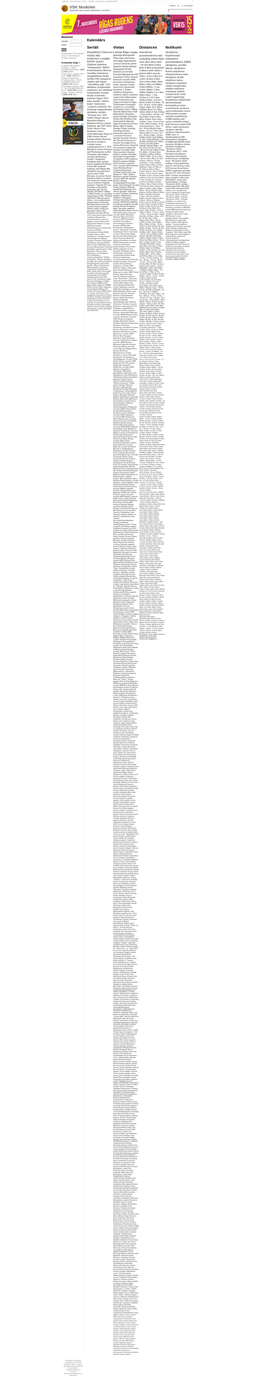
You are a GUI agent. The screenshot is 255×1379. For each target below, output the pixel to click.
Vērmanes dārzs (125, 806)
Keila (123, 554)
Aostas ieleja (133, 1240)
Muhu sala (124, 1133)
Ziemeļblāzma (118, 923)
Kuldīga (133, 102)
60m (157, 97)
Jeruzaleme (124, 473)
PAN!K (91, 61)
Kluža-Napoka (118, 780)
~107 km (159, 210)
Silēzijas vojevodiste (130, 749)
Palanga (134, 988)
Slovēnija (125, 200)
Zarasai (116, 1046)
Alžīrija (132, 467)
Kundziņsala (117, 899)
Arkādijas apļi (93, 249)
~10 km (143, 64)
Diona (133, 1186)
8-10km (160, 232)
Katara (126, 909)
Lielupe (121, 858)
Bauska (126, 259)
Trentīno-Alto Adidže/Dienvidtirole (123, 712)
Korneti (130, 782)
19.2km (142, 324)
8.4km (149, 137)
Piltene (116, 399)
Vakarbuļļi (117, 1007)
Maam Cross (130, 1180)
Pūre (121, 1040)
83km (161, 178)
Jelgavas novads (120, 483)
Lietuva (117, 63)
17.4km (159, 246)
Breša (133, 828)
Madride (130, 238)
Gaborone (124, 1297)
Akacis (134, 719)
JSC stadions (124, 689)
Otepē (120, 270)
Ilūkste (123, 461)
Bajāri (122, 441)
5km (161, 58)
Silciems (123, 570)
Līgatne (131, 824)
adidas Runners (103, 139)
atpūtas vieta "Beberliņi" (124, 277)
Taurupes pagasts (126, 208)
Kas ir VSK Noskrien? (71, 56)
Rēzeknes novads (129, 332)
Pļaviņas (121, 403)
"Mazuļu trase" (151, 288)
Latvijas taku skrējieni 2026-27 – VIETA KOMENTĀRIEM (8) (71, 68)
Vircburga (117, 457)
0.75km (156, 167)
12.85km (149, 314)
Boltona (134, 1248)
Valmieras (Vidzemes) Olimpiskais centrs (121, 762)
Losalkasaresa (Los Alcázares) (125, 944)
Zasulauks (118, 77)
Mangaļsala (128, 74)
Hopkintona (125, 340)
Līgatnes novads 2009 (123, 416)
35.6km (148, 302)
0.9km (147, 133)
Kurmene (134, 1147)
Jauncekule (123, 1020)
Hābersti (126, 1038)
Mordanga (117, 1244)
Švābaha (116, 1212)
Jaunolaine (134, 584)
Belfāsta (134, 427)
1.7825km (143, 270)
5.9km (160, 256)
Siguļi (131, 1283)
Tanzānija (117, 663)
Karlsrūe (123, 1212)
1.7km (142, 196)
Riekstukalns (127, 381)
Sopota (128, 794)
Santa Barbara (125, 1139)
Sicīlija (127, 681)
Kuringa (116, 818)
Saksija (123, 659)
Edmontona (132, 695)
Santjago (131, 1291)
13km (160, 156)
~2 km (142, 114)
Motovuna (122, 755)
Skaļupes (127, 848)
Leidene (116, 530)
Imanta (125, 102)
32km (148, 184)
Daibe (130, 530)
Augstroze (131, 840)
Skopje (124, 465)
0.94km (142, 332)
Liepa (134, 546)
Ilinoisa (116, 387)
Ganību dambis (118, 1311)
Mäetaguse (125, 1007)
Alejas (120, 1299)
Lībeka (126, 498)
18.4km (142, 316)
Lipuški (116, 691)
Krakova (124, 276)
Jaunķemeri (117, 1313)
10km (154, 58)
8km (151, 64)
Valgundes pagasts (122, 365)
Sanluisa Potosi (133, 766)
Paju (121, 1315)
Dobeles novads (120, 355)
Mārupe (129, 315)
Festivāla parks (119, 933)
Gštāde (134, 1139)
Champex (116, 723)
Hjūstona (116, 850)
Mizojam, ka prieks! (96, 176)
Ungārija (131, 152)
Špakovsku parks (119, 1281)
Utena (132, 1038)
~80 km (160, 260)
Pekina (115, 1151)
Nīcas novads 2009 (125, 502)
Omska (126, 463)
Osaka (129, 864)
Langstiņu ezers (126, 913)
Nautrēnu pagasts (131, 1228)
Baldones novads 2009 (123, 367)
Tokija (128, 353)
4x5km (148, 330)
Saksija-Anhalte (119, 970)
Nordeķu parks (118, 1109)
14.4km (154, 204)
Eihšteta (116, 786)
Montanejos (127, 1224)
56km (160, 262)
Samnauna (131, 1160)
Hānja (124, 261)
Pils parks (130, 363)
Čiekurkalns (119, 104)
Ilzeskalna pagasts (120, 1145)
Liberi (126, 707)
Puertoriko (129, 868)
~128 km (145, 296)
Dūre (120, 808)
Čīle (121, 870)
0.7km (155, 112)
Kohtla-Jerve (133, 1145)
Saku (128, 1036)
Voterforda (117, 582)
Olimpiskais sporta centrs (123, 608)
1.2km (161, 92)
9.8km (151, 169)
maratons (145, 52)
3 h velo (154, 133)
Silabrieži (132, 1236)
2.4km (159, 109)
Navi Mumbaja (131, 1149)
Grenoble (130, 1214)
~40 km (152, 300)
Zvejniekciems (131, 1261)
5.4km (158, 117)
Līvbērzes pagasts (131, 1301)
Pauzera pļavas (125, 1063)
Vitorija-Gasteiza (119, 1182)
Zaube (125, 1090)
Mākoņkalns (117, 1018)
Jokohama (122, 1160)
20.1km (155, 316)
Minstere (116, 540)
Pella (126, 451)
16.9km (142, 337)
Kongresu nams (119, 733)
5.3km (148, 102)
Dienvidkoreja (126, 274)
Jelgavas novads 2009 (123, 266)
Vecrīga (116, 150)
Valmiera (117, 71)
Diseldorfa (133, 433)
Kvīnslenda (133, 596)
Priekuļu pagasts (124, 1115)
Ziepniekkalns (126, 295)
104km (148, 332)
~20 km (146, 128)
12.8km (142, 248)
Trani (124, 986)
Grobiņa (136, 735)
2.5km (147, 81)
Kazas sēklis (132, 1309)
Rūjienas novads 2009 (125, 1246)
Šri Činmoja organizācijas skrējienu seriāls (99, 109)
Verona (116, 329)
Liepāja (133, 52)
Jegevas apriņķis (128, 1125)
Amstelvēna (121, 1065)
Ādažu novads (118, 842)
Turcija (136, 185)
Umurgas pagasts (120, 840)
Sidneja (135, 634)
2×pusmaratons (146, 126)
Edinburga (132, 236)
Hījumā (123, 691)
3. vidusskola (128, 671)
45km (154, 208)
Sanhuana (133, 919)
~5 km (148, 76)
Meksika (122, 168)
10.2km (148, 171)
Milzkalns (116, 830)
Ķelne (133, 510)
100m (160, 81)
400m (149, 73)
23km (148, 158)
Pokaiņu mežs (127, 907)
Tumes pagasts (119, 1026)
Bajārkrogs (125, 1014)
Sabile (135, 1030)
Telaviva (129, 550)
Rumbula (133, 630)
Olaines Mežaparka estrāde (123, 773)
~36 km (159, 224)
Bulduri (116, 295)
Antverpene (117, 463)
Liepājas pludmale (120, 574)
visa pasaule (119, 147)
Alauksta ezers (132, 810)
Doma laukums (120, 421)
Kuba (132, 727)
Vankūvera (130, 417)
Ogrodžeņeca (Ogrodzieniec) (124, 1009)
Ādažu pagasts (120, 249)
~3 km (157, 126)
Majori (124, 217)
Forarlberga (127, 1319)
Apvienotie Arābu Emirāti (123, 535)
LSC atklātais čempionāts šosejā (99, 91)
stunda (156, 73)
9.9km (162, 175)
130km (158, 294)
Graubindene (125, 1198)
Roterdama (128, 435)
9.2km (142, 206)
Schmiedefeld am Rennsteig (123, 935)
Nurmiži (132, 574)
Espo (122, 826)
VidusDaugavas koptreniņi (99, 228)
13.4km (158, 182)
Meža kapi (131, 792)
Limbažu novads (131, 1061)
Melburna (116, 1014)
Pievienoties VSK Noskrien (73, 54)
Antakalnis (134, 941)
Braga (124, 978)
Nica (122, 336)
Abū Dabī (116, 1104)
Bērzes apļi (95, 303)
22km (160, 188)
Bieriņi (116, 336)
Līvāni (116, 287)
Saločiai (116, 257)
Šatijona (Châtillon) (120, 1240)
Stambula (129, 298)
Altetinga (116, 1088)
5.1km (158, 242)
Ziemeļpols (117, 741)
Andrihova (117, 794)
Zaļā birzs (116, 1291)
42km (141, 133)
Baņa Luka (128, 780)
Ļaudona (116, 832)
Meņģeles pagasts (119, 1346)
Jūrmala (123, 84)
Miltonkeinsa (118, 532)
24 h (153, 97)
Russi (127, 1311)
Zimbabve (117, 667)
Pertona (116, 1271)
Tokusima (116, 747)
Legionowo (117, 1143)
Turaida (131, 598)
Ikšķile (134, 830)
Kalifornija (117, 435)
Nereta (115, 1269)
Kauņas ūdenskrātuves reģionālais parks (125, 851)
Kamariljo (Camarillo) (121, 1137)
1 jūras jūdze (156, 326)
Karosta (124, 830)
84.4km (155, 190)
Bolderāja (126, 556)
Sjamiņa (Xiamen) (127, 917)
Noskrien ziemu (95, 131)
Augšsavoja (117, 1001)
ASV (121, 87)
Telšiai (122, 1034)
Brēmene (127, 729)
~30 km (142, 150)
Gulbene (131, 677)
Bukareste (128, 270)
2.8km (160, 324)
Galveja (116, 937)
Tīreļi (120, 903)
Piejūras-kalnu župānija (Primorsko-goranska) (124, 453)
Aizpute (116, 431)
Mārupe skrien (103, 198)
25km (156, 144)
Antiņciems (128, 1100)
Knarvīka (123, 530)
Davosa (134, 586)
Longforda (123, 548)
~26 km (149, 200)
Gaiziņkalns (134, 610)
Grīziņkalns (118, 253)
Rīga (126, 52)
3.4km (154, 262)
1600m (142, 276)
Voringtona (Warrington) (122, 1184)
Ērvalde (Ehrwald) (120, 1153)
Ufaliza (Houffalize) (128, 1307)
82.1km (161, 226)
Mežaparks (129, 55)
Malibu (132, 1137)
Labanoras (122, 1084)
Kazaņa (121, 848)
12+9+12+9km (145, 280)
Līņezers (116, 1297)
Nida (133, 255)
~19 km (151, 163)
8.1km (142, 130)
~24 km (157, 161)
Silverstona (126, 1248)
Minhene (133, 399)
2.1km (142, 171)
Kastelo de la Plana (120, 966)
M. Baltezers (131, 691)
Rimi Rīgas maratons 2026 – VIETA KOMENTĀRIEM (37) (73, 88)
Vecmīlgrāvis (133, 685)
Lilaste (127, 1289)
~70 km (142, 214)
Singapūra (117, 745)
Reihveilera (133, 1200)
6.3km (148, 188)
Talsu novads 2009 (127, 361)
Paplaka (133, 1001)
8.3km (160, 204)
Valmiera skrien (105, 303)
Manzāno (116, 1206)
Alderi (120, 915)
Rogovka (116, 1230)
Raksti (173, 6)
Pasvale (116, 251)
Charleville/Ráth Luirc (121, 962)
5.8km (156, 150)
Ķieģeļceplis (117, 1188)
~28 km (159, 296)
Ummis (122, 1067)
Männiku (128, 1305)
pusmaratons (148, 55)
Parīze (126, 232)
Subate (129, 1275)
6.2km (160, 198)
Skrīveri (131, 763)
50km (142, 95)
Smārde (121, 960)
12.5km (153, 224)
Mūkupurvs (130, 1044)
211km (142, 200)
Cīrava (126, 1293)
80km (141, 190)
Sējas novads (118, 925)
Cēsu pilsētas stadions (123, 845)
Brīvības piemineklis (121, 132)
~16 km (142, 158)
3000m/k (143, 167)
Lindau (136, 588)
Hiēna (78, 76)
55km (156, 146)
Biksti (122, 636)
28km (150, 256)
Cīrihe (136, 272)
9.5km (161, 112)
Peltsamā (116, 1127)
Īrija (134, 147)
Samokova (127, 1303)
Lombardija (118, 391)
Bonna (115, 882)
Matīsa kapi (130, 1259)
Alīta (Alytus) (131, 755)
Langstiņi (117, 526)
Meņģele (123, 1119)
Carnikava (117, 259)
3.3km (149, 139)
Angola (125, 1200)
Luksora (131, 731)
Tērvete (124, 540)
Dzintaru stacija (119, 495)
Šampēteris (118, 375)
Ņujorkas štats (119, 338)
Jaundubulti (126, 860)
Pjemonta (132, 281)
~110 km (145, 260)
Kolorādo (131, 796)
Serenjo (116, 1156)
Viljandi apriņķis (128, 665)
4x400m (142, 175)
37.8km (158, 252)
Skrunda (132, 355)
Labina (122, 550)
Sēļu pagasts (128, 1250)
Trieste (115, 858)
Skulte (120, 709)
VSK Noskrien (82, 7)
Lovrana (116, 544)
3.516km (156, 200)
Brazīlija (124, 300)
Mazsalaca (124, 757)
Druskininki (129, 542)
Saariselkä (128, 980)
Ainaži (116, 401)
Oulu (136, 727)
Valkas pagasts (119, 939)
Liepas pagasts (131, 1105)
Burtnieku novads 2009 (122, 634)
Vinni (123, 794)
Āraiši (127, 974)
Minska (129, 554)
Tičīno (132, 651)
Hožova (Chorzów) (129, 663)
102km (160, 286)
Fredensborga (118, 958)
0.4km (148, 67)
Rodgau (116, 974)
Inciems (127, 842)
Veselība (92, 73)
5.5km (149, 100)
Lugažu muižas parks (121, 941)
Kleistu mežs (127, 604)
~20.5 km (146, 292)
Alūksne (117, 293)
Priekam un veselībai (102, 194)
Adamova (129, 776)
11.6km (155, 250)
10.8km (150, 79)
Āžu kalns (124, 399)
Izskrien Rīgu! (95, 98)
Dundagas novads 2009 (122, 717)
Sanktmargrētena (120, 677)
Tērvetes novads (129, 304)
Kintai (122, 1086)
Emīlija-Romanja (129, 389)
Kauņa (116, 274)
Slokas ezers (118, 721)
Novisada (128, 423)
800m (142, 84)
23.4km (150, 186)
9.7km (162, 150)
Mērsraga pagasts (120, 1253)
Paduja (122, 481)
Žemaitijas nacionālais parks (124, 1092)
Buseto (134, 703)
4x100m (142, 141)
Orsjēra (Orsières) (124, 471)
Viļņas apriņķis (132, 1281)
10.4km (148, 228)
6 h (160, 76)
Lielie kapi (123, 1003)
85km (154, 158)
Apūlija (124, 984)
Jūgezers (116, 1279)
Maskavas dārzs (119, 602)
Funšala (116, 659)
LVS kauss (97, 291)
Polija (128, 69)
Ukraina (135, 210)
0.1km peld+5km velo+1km (150, 245)
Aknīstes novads (127, 1279)
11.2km (161, 318)
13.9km (142, 322)
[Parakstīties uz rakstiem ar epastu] (178, 5)
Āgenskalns (130, 60)
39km (147, 254)
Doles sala (131, 291)
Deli (120, 872)
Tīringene (127, 952)
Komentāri (188, 6)
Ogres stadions (130, 94)
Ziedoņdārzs (119, 121)
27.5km (154, 333)
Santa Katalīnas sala (126, 1135)
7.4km (159, 328)
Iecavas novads (125, 1334)
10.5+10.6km (156, 280)
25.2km (153, 210)
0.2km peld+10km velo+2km (148, 285)
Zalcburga (117, 485)
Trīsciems (131, 929)
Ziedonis (134, 1303)
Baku (121, 937)
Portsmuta (127, 1166)
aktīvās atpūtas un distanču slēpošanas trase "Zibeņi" (124, 516)
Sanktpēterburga (120, 302)
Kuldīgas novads (125, 1325)
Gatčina (116, 1309)
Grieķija (129, 126)
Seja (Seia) (117, 954)
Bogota (126, 1158)
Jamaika (116, 735)
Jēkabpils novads (124, 1323)
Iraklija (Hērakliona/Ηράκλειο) (124, 990)
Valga (122, 298)
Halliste (134, 723)
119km (141, 212)
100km (142, 92)
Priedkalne (125, 737)
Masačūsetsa (119, 353)
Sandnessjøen (123, 1232)
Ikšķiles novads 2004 (124, 414)
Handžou (123, 1164)
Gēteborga (118, 377)
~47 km (149, 214)
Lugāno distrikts (120, 640)
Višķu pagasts (130, 1338)
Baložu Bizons (103, 70)
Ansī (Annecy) (125, 999)
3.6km (155, 76)
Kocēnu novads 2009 (123, 218)
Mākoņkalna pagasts (121, 600)
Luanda (125, 1174)
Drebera (135, 1184)
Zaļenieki (116, 1287)
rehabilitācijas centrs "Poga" (125, 524)
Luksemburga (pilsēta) (122, 590)
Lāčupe (133, 600)
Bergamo (128, 933)
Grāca (115, 893)
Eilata (133, 655)
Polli (115, 588)
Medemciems (125, 993)
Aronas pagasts (119, 798)
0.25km (154, 124)
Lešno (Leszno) (128, 1220)
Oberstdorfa (124, 786)
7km (141, 81)
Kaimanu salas (129, 721)
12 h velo (151, 294)
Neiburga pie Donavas (125, 784)
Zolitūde (117, 221)
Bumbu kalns (118, 844)
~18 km (159, 135)
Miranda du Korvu (120, 816)
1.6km (150, 167)
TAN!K (90, 118)
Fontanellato (132, 699)
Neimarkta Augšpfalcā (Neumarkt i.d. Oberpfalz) (125, 1095)
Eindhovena (118, 443)
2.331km (143, 154)
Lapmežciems (118, 1100)
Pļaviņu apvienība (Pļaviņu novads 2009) (125, 313)
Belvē (125, 872)
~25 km (154, 156)
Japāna (117, 107)
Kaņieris (135, 1088)
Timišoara (124, 850)
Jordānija (127, 327)
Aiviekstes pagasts (129, 526)
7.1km (162, 139)
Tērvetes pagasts (127, 538)
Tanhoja (124, 1194)
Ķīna (135, 349)
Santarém (131, 978)
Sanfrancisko (124, 882)
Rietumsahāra (118, 1222)
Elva (120, 289)
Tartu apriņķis (129, 838)
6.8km (142, 194)
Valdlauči (126, 709)
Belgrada (116, 493)
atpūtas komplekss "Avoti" (123, 1251)
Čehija (124, 128)
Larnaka (124, 747)
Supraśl (116, 1119)
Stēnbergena (118, 1224)
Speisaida (134, 939)
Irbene (133, 1073)
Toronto (134, 431)
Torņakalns (118, 159)
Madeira (116, 332)
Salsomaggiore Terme (121, 886)
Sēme (136, 872)
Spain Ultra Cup (98, 271)
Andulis (70, 72)
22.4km (162, 322)
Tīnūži (125, 1168)
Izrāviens (98, 183)
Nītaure (133, 1107)
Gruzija (116, 546)
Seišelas (121, 868)
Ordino (115, 1226)
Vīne (126, 375)
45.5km (148, 320)
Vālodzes (124, 1291)
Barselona (126, 210)
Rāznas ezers (118, 707)
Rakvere (123, 546)
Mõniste (124, 1127)
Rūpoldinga (117, 878)
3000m (149, 87)
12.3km (159, 165)
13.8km (149, 274)
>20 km (148, 202)
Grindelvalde (128, 968)
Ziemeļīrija (117, 429)
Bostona (124, 351)
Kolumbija (117, 727)
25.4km (157, 194)
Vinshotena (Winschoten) (122, 725)
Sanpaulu (117, 665)
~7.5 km (154, 212)
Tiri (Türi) (123, 646)
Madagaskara (133, 1297)
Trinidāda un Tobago (127, 1208)
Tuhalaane (133, 737)
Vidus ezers (126, 1242)
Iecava (130, 249)
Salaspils (128, 185)
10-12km (148, 290)
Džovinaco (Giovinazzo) (122, 988)
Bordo (133, 952)
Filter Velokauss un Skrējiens (97, 252)
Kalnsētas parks (127, 329)
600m (141, 119)
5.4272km (143, 294)
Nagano (129, 735)
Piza (115, 502)
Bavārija (125, 138)
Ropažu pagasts (120, 161)
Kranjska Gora (127, 528)
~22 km (161, 212)
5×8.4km (149, 230)
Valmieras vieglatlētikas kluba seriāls (98, 76)
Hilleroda (116, 982)
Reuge (131, 485)
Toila (129, 1174)
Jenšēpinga (129, 1086)
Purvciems (132, 124)
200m (154, 81)
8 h (140, 152)
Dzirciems (118, 82)
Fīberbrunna (125, 1123)
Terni (136, 562)
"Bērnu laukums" (121, 383)
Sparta (116, 298)
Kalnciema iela (126, 99)
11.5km (149, 192)
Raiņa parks (126, 745)
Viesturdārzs (131, 409)
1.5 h (155, 256)
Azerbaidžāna (129, 937)
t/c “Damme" (129, 960)
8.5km (158, 128)
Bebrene (122, 1036)
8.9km (142, 198)
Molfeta (129, 986)
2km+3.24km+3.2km (147, 242)
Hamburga (125, 257)
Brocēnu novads (119, 1102)
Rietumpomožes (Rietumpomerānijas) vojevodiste (125, 855)
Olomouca (117, 778)
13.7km (142, 274)
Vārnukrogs (126, 719)
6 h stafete (157, 180)
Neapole (129, 461)
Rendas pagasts (129, 592)
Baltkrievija (118, 423)
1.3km (154, 304)
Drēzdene (123, 731)
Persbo (134, 1166)
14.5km (160, 238)
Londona (133, 496)
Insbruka (116, 1034)
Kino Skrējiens (93, 255)
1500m (149, 89)
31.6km (142, 226)
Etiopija (136, 870)
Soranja (128, 703)
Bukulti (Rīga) (122, 772)
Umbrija (127, 560)
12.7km (142, 284)
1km (141, 61)
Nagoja (121, 703)
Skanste (116, 570)
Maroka (131, 187)
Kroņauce (124, 1287)
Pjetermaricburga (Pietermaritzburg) (122, 627)
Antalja (127, 496)
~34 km (148, 276)
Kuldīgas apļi (93, 161)
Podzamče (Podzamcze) (122, 1010)
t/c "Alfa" (124, 174)
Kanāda (123, 116)
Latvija (117, 52)
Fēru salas (125, 727)
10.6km (148, 119)
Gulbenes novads (120, 598)
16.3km (161, 274)
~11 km (148, 130)
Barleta (135, 986)
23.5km (142, 314)
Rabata (116, 872)
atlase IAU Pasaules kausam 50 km (98, 212)
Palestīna (131, 548)
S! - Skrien (91, 293)
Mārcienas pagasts (120, 796)
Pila (134, 528)
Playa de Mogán (124, 1077)
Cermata (134, 455)
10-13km (150, 144)
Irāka (119, 905)
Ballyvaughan (118, 1293)
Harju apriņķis (119, 152)
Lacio (132, 512)
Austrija (131, 128)
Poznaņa (122, 238)
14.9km (154, 302)
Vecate (122, 814)
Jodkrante (129, 636)
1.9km (147, 206)
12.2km (154, 330)
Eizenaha (125, 950)
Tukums (123, 491)
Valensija (117, 210)
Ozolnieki (128, 71)
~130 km (148, 282)
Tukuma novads (120, 281)
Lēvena (116, 1067)
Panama (116, 661)
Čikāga (122, 385)
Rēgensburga (118, 1186)
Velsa (125, 377)
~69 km (149, 304)
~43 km (148, 173)
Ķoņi (115, 626)
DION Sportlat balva (96, 276)
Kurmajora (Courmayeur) (122, 222)
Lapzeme (125, 751)
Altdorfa (116, 1094)
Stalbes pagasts (119, 576)
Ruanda (116, 743)
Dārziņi (133, 1065)
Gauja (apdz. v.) (119, 1289)
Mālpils (128, 1071)
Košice (125, 459)
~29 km (148, 190)
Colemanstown (118, 1178)
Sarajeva (134, 842)
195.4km (149, 322)
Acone (126, 1222)
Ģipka (132, 473)
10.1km (156, 175)
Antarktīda (132, 421)
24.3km (154, 278)
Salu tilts (132, 172)
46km (160, 335)
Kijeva (122, 401)
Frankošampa (131, 1117)
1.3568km (154, 292)
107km (162, 202)
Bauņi (115, 808)
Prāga (116, 187)
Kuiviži (115, 1107)
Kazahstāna (118, 687)
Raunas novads (124, 893)
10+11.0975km (152, 234)
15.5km (149, 222)
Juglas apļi (93, 81)
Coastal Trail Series (103, 240)
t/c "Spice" (122, 679)
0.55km (161, 192)
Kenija (124, 667)
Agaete (133, 1077)
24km (145, 152)
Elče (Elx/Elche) (125, 1053)
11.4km (145, 218)
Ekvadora (127, 411)
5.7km (149, 178)
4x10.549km (157, 137)
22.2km (161, 302)
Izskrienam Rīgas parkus (98, 266)
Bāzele (128, 956)
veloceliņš (135, 999)
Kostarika (124, 508)
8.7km (160, 206)
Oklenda (130, 1267)
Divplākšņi (94, 52)
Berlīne (116, 181)
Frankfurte (125, 431)
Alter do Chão (118, 980)
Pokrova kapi (131, 437)
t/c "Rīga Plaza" (133, 948)
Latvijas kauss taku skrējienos (96, 235)
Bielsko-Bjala (132, 1277)
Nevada (116, 481)
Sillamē (127, 532)
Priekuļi (116, 1032)
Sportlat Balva (103, 171)
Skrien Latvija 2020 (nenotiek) (98, 224)
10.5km (142, 97)
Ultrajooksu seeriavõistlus (96, 218)
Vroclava (125, 325)
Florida (115, 701)
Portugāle (131, 104)
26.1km (142, 335)
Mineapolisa (117, 1200)
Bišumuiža (131, 897)
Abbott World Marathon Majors (98, 119)
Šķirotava (116, 1257)
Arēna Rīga (117, 759)
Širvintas (121, 836)
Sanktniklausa (127, 449)
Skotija (123, 181)
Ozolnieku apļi (94, 154)
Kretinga (125, 824)
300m (159, 107)
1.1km (149, 121)
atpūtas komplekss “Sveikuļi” (121, 370)
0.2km (150, 70)
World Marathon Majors (99, 177)
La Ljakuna (125, 1162)
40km (141, 224)
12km (157, 70)
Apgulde (133, 890)
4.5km (161, 130)
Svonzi (127, 651)
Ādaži (123, 475)
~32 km (153, 254)
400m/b (155, 139)
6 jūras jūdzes (152, 308)
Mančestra (124, 743)
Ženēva (125, 457)
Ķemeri (133, 884)
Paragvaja (131, 741)
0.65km (142, 184)
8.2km (142, 202)
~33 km (159, 266)
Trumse (135, 327)
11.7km (142, 139)
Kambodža (118, 411)
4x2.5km (143, 186)
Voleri (133, 1005)
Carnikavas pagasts (122, 204)
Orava (115, 1232)
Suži (122, 1238)
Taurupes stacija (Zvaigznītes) (124, 262)
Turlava (130, 659)
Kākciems (126, 1265)
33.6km (155, 202)
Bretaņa (116, 1261)
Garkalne (116, 528)
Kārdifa (121, 614)
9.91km (142, 236)
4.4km (142, 107)
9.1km (142, 204)
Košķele (135, 806)
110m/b (142, 146)
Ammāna (121, 669)
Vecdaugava (131, 693)
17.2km (149, 250)
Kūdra (128, 901)
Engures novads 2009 (124, 214)
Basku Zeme (118, 498)
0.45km (142, 178)
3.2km (160, 173)
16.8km (142, 252)
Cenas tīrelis (133, 1287)
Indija (127, 225)
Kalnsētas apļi (93, 189)
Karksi (135, 814)
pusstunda (158, 67)
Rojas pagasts (118, 1305)
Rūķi (126, 1236)
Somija (116, 128)
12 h (154, 107)
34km (148, 248)
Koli (125, 685)
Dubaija (130, 657)
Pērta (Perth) (118, 1158)
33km (153, 165)
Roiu (125, 1267)
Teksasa (135, 848)
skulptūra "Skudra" (120, 943)
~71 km (155, 276)
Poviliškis (116, 1202)
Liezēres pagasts (132, 614)
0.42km (148, 212)
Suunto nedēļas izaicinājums (94, 231)
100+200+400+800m (147, 244)
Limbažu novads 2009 (122, 632)
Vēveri (122, 1071)
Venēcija (117, 346)
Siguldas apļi (94, 126)
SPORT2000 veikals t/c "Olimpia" (125, 1141)
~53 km (149, 262)
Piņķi (115, 465)
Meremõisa (125, 255)
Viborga (130, 1212)
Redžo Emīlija (134, 1226)
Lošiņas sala (121, 753)
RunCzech (101, 204)
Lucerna (127, 510)
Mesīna (127, 1016)
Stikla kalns (126, 905)
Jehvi (115, 1147)
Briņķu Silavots (124, 1107)
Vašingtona (125, 697)
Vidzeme (131, 395)
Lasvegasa (123, 522)
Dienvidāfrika (131, 202)
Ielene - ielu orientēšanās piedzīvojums (98, 201)
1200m (142, 302)
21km (159, 119)
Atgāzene (130, 602)
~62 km (142, 298)
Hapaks (135, 471)
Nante (130, 1194)
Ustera (129, 1084)
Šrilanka (131, 743)
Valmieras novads (125, 445)
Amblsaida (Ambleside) (122, 1005)
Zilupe (126, 1216)
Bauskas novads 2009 (120, 1340)
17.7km (149, 316)
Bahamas (116, 1204)
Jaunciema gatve (127, 1255)
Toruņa (120, 1147)
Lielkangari (128, 1263)
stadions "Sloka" (129, 876)
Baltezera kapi (133, 1253)
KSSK (104, 187)
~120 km (156, 298)
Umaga (116, 522)
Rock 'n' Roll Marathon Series (99, 148)
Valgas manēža (119, 1180)
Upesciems (126, 455)
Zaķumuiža (117, 822)
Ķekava (116, 550)
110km (141, 288)
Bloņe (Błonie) (118, 1216)
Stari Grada (131, 753)
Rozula (133, 878)
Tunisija (126, 606)
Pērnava (129, 385)
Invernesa (123, 439)
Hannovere (117, 459)
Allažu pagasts (119, 693)
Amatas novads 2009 (123, 224)
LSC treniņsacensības (97, 215)
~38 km (154, 335)
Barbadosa (117, 604)
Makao (124, 741)
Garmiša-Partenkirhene (128, 1156)
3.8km (141, 254)
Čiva (129, 1168)
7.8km (142, 156)
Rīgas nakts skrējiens (96, 285)
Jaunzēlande (133, 465)
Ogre (121, 58)
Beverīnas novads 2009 (129, 705)
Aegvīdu (116, 1192)
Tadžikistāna (133, 713)
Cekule (131, 1020)
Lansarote (123, 699)
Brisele (116, 351)
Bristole (121, 964)
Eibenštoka (132, 778)
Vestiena (132, 882)
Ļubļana (116, 461)
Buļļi (132, 1334)
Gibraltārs (125, 884)
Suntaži (116, 491)
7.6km (150, 268)
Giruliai (116, 405)
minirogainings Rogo (98, 134)
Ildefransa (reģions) (121, 683)
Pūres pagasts (124, 1321)
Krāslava (116, 826)
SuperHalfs (104, 232)
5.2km (160, 184)
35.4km (153, 264)
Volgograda (123, 695)
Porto (134, 306)
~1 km (156, 87)
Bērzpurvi (117, 449)
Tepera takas (93, 173)
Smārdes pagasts (120, 766)
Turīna (124, 413)
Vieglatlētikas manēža (121, 1176)
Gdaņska (124, 506)
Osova (115, 1135)
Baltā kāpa (124, 610)
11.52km (147, 326)
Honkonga (129, 733)
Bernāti (127, 586)
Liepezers (131, 816)
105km (150, 312)
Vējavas (116, 1040)
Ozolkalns (132, 447)
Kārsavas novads (126, 820)
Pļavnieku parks (119, 956)
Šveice (127, 77)
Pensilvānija (117, 711)
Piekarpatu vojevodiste (122, 1079)
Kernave (124, 778)
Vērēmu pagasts (119, 776)
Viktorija (122, 1338)
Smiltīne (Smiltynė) (121, 323)
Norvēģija (125, 143)
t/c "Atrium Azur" (119, 948)
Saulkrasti (117, 357)
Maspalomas (118, 451)
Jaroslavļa (124, 995)
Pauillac (116, 731)
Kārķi (130, 1202)
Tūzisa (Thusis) (125, 1196)
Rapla (130, 646)
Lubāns (123, 1259)
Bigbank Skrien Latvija (99, 123)
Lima (126, 997)
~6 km (154, 105)
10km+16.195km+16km (148, 240)
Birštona (116, 1098)
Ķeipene (125, 485)
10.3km (142, 208)
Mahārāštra (123, 1151)
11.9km (156, 258)
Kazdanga (117, 327)
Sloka (120, 876)
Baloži (134, 77)
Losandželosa (118, 729)
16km (160, 105)
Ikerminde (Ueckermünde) (123, 1285)
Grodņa (126, 687)
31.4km (149, 226)
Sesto (129, 830)
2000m (158, 163)
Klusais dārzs (125, 982)
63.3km (142, 264)
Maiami (126, 921)
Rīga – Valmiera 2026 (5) (72, 93)
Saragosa (122, 895)
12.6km (157, 186)
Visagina (127, 964)
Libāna (131, 661)
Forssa (129, 895)
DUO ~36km (160, 300)
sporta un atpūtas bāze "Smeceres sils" (125, 833)
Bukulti (133, 689)
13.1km (148, 198)
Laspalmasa (126, 306)
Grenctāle (117, 1307)
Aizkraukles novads (127, 568)
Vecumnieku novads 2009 (123, 612)
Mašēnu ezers (129, 1238)
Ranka (115, 895)
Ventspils (132, 116)
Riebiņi (127, 939)
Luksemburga (119, 349)
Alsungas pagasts (120, 864)
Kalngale (116, 1238)
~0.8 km (149, 258)
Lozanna (133, 552)
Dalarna (136, 1151)
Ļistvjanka (117, 1194)
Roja (115, 270)
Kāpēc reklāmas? (69, 58)
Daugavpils (119, 69)
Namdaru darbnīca (126, 1046)
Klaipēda (134, 145)
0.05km (142, 137)
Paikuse (132, 459)
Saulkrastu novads (120, 929)
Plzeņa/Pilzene (128, 1313)
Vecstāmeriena (127, 1210)
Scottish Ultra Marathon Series (99, 250)
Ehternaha (122, 1190)
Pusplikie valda (94, 187)
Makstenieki (117, 911)
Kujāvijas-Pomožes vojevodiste (124, 1344)
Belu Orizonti (126, 1143)
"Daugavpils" (94, 67)
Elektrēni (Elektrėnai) (128, 1230)
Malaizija (116, 469)
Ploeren (123, 1261)
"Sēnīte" (134, 1289)
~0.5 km (157, 100)
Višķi (123, 901)
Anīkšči (132, 862)
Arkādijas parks (128, 251)
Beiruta (123, 735)
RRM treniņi (103, 283)
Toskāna (124, 193)
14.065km (150, 182)
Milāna (116, 433)
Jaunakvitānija (123, 1057)
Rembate (117, 325)
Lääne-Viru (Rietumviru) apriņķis (125, 623)
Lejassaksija (126, 387)
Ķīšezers (124, 405)
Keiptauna (129, 562)
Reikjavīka (129, 285)
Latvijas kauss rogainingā (94, 145)
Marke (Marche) (127, 1172)
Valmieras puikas (130, 1295)
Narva (115, 679)
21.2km (148, 333)
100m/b (149, 146)
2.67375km (158, 268)
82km (148, 252)
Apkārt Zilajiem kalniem (97, 63)
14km (148, 107)
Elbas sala (133, 1012)
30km (148, 95)
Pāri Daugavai (103, 79)
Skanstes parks (131, 931)
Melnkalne (133, 500)
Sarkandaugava (120, 407)
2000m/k (142, 308)
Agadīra (127, 800)
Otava (115, 542)
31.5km (145, 300)
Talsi (121, 185)
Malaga (131, 504)
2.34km (142, 330)
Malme (135, 880)
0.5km (157, 64)
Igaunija (117, 55)
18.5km (148, 337)
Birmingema (117, 1168)
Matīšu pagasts (128, 808)
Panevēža (130, 247)
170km (155, 314)
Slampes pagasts (127, 544)
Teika (116, 58)
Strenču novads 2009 (125, 804)
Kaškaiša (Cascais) (129, 582)
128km (160, 230)
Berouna (126, 1001)
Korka (115, 487)
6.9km (158, 332)
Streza (115, 689)
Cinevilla (130, 540)
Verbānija (117, 554)
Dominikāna (128, 870)
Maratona (132, 429)
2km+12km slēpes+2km (148, 219)
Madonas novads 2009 (123, 334)
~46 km (158, 220)
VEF (137, 74)
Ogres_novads (118, 1061)
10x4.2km (143, 216)
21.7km (148, 335)
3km (159, 62)
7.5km (142, 124)
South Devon (118, 1267)
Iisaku (133, 770)
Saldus (131, 174)
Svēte (115, 915)
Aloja (135, 1224)
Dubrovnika (132, 764)
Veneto (116, 145)
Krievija (122, 124)
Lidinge (116, 1003)
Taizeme (116, 512)
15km (142, 76)
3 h (154, 109)
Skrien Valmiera (99, 301)
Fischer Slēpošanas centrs (126, 621)
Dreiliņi (116, 321)
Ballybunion (127, 1188)
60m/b (152, 128)
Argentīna (125, 675)
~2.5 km (153, 260)
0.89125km (143, 268)
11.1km (160, 158)
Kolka (115, 361)
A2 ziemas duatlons (103, 261)
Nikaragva (117, 1248)
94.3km (161, 320)
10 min (149, 150)
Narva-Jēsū (124, 862)
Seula (129, 546)
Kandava (128, 826)
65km (152, 220)
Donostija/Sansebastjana (123, 520)
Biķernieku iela (126, 283)
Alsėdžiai (116, 1198)
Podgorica (117, 594)
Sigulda (117, 66)
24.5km (156, 196)
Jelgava (117, 102)
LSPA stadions (130, 159)
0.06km (150, 270)
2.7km (157, 272)
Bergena (124, 504)
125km (145, 272)
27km (154, 173)
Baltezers (123, 1309)
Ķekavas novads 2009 (124, 79)
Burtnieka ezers (119, 812)
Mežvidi (116, 1063)
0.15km (142, 222)
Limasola (124, 433)
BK (95, 166)
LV (111, 134)
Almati (131, 644)
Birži (115, 534)
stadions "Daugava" (122, 198)
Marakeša (124, 321)
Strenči (130, 1030)
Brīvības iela (130, 119)
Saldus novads (131, 1102)
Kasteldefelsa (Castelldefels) (124, 1155)
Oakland (128, 1178)
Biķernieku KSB (129, 112)
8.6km (147, 165)
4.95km (149, 238)
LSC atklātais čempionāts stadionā (98, 87)
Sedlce (125, 1131)
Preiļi (127, 401)
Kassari (118, 950)
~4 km (155, 121)
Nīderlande (118, 114)
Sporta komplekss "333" (128, 1032)
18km (147, 124)
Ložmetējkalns (130, 391)
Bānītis (96, 289)
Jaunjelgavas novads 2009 (125, 359)
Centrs (127, 109)
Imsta (129, 1153)
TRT (103, 126)
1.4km (149, 208)
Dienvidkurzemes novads (124, 419)
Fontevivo (117, 1170)
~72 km (153, 296)
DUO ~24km (151, 232)
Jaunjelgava (128, 357)
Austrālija (125, 150)
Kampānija (117, 556)
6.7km (141, 282)
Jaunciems (126, 878)
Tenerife (134, 1071)
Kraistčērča (117, 1131)
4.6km (156, 216)
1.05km (148, 324)
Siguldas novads (128, 572)
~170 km (142, 234)
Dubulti (130, 966)
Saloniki (125, 344)
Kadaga (122, 701)
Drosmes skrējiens (96, 142)
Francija (117, 74)
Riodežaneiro (126, 739)
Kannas (132, 463)
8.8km (146, 117)
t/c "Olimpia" (118, 586)
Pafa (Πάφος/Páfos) (124, 561)
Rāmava (129, 927)
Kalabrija (123, 818)
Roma (131, 321)
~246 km (149, 161)
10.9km (157, 154)
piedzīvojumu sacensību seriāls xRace (98, 264)
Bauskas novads (124, 1326)
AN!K (101, 173)
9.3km (142, 173)
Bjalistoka (117, 657)
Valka (132, 150)
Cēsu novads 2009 (121, 165)
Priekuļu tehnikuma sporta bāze (123, 619)
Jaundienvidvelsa (129, 673)
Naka (130, 1151)
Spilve (123, 770)
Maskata (134, 1022)
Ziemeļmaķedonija (120, 467)
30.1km (162, 314)
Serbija (116, 240)
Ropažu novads (132, 481)
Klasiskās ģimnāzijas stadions (124, 1024)
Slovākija (129, 219)
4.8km (142, 112)
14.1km (151, 148)
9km (150, 109)
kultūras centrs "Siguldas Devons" (125, 1080)
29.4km (155, 226)
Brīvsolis (107, 245)
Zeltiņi (116, 283)
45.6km (150, 216)
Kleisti (115, 439)
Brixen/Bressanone (127, 1192)
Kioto (131, 1018)
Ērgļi (115, 393)
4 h (155, 92)
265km (142, 228)
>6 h (155, 230)
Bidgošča (127, 1147)
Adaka (124, 1214)
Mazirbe (123, 479)
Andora (132, 1222)
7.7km (155, 130)
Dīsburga (129, 1182)
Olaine (124, 293)
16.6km (142, 250)
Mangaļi (123, 395)
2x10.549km (157, 222)
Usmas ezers (133, 774)
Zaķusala (133, 278)
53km (161, 171)
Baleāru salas (132, 483)
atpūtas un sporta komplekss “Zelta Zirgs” (125, 579)
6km (141, 67)
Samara (116, 854)
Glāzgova (117, 514)
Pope (115, 1299)
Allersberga (117, 1090)
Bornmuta (131, 653)
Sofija (115, 1084)
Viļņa (115, 124)
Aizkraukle (118, 156)
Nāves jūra (117, 884)
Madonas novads (120, 447)
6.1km (141, 210)
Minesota (134, 1198)
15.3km (154, 320)
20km (148, 112)
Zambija (116, 1139)
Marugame (117, 907)
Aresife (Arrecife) (129, 915)
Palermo (124, 1202)
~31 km (142, 258)
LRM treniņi (93, 136)
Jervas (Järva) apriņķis (122, 1075)
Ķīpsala (130, 121)
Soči (133, 956)
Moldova (135, 860)
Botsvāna (117, 675)
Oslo (125, 429)
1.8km (152, 135)
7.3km (142, 180)
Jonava (128, 536)
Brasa (133, 143)
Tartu (115, 238)
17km (145, 148)
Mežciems (124, 145)
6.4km (148, 156)
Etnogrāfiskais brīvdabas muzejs (124, 643)
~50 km (155, 171)
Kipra (125, 213)
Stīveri (115, 1228)
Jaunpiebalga (118, 1055)
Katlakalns (117, 719)
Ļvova (122, 974)
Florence (117, 381)
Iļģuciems (128, 133)
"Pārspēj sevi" (94, 115)
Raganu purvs (125, 1088)
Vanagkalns (117, 751)
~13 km (151, 152)
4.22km (150, 154)
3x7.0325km (155, 248)
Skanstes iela (130, 373)
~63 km (161, 276)
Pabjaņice (117, 673)
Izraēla (116, 206)
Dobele (121, 542)
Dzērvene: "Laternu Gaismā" (97, 105)
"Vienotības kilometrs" (147, 328)
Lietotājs (64, 41)
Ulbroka (116, 715)
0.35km (157, 312)
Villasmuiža (117, 1265)
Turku (130, 457)
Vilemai (126, 844)
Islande (116, 276)
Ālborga (134, 893)
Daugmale (123, 1049)
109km (142, 320)
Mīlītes (115, 806)
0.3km (142, 70)
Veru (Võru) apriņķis (125, 190)
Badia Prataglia (132, 946)
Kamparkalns (133, 1090)
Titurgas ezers (128, 1299)
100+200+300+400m (154, 236)
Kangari (116, 909)
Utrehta (122, 927)
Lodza (115, 695)
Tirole (115, 614)
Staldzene (117, 737)
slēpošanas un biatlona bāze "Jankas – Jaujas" (125, 477)
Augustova (122, 1218)
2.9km (154, 188)
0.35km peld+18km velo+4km (151, 306)
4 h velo (155, 282)
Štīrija (115, 1077)
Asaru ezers (123, 1226)
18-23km (151, 141)
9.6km (154, 198)
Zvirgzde (130, 1003)
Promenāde (132, 640)
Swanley (127, 1186)
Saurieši (116, 437)
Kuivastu (116, 1133)
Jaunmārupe (118, 285)
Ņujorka (116, 306)
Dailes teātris (132, 479)
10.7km (142, 182)
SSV (105, 115)
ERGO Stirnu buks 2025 (98, 244)
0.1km (158, 152)
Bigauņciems (125, 1098)
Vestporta (123, 1277)
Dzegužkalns (129, 156)
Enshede (117, 413)
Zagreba (125, 500)
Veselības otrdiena (94, 305)
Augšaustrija (117, 1319)
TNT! (106, 98)
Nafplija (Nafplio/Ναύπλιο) (124, 638)
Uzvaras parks (128, 63)
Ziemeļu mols (118, 788)
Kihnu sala (131, 1127)
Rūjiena (129, 403)
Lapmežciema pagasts (125, 1317)
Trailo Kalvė (99, 293)
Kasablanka (118, 606)
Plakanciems (118, 1042)
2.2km (142, 79)
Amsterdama (126, 379)
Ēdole (129, 954)
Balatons (127, 443)
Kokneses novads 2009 (122, 828)
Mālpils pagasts (126, 489)
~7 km (154, 95)
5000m (150, 92)
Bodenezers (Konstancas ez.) (124, 891)
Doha (122, 909)
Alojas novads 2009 (120, 1336)
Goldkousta (118, 592)
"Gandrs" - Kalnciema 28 (122, 880)
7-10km (142, 278)
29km (141, 310)
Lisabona (117, 170)
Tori (119, 465)
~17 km (142, 262)
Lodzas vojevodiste (121, 584)
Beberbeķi (117, 552)
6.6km (142, 165)
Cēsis (122, 97)
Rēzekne (117, 268)
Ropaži (133, 230)
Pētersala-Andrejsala (121, 564)
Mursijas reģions (119, 946)
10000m (143, 109)
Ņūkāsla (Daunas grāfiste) (129, 1269)
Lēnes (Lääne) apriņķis (121, 1073)
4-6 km (142, 144)
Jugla (116, 97)
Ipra (135, 1003)
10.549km (157, 84)
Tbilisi (128, 770)
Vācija (125, 66)
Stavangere (117, 642)
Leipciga (116, 1196)
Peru (136, 661)
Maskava (135, 323)
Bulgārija (126, 911)
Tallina (134, 109)
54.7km (154, 206)
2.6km (154, 238)
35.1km (142, 333)
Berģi (129, 168)
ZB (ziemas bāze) (98, 205)
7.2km (156, 89)
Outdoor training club (96, 167)
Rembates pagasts (125, 1342)
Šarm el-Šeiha (131, 1190)
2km (153, 62)
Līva (130, 1131)
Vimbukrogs (117, 1303)
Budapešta (118, 227)
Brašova (134, 745)
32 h (158, 208)
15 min (158, 148)
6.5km (149, 114)
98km (141, 326)
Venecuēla (128, 866)
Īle (114, 950)
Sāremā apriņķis (124, 1328)
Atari (122, 931)
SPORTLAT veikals (128, 493)
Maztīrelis (117, 389)
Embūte (116, 610)
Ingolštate (133, 786)
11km (154, 119)
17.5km (142, 318)
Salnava (121, 997)
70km (156, 169)
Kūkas (126, 1042)
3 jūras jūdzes (150, 266)
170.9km (149, 284)
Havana (130, 872)
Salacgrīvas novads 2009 (123, 426)
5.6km (154, 184)
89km (156, 270)
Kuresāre (125, 552)
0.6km (157, 79)
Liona (137, 1214)
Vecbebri (123, 764)
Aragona (125, 919)
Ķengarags (126, 566)
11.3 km (161, 250)
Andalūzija (118, 232)
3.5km (152, 117)
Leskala (123, 1044)
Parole (63, 45)
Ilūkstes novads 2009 (127, 1129)
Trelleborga (117, 919)
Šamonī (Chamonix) (126, 140)
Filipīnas (124, 1204)
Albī (114, 772)
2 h (148, 97)
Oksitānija (132, 757)
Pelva (115, 1115)
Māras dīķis (119, 126)
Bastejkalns (118, 373)
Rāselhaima (132, 1204)
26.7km (149, 318)
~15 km (146, 105)
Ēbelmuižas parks (129, 759)
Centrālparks (129, 788)
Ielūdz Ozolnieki (96, 95)
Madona (124, 782)
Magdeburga (118, 968)
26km (155, 192)
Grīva (122, 1301)
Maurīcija (124, 661)
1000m (142, 100)
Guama (125, 899)
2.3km (148, 278)
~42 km (146, 135)
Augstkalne (117, 897)
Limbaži (121, 534)
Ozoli (123, 618)
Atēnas (123, 206)
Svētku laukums (128, 310)
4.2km (142, 89)
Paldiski (116, 1049)
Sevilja (133, 344)
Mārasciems (130, 1113)
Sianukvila (117, 1210)
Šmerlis (117, 112)
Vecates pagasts (119, 810)
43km (161, 234)
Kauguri (127, 336)
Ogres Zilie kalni (128, 268)
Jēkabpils (129, 215)
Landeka (135, 1153)
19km (147, 210)
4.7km (161, 121)
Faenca (126, 1055)
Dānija (116, 174)
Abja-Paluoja (126, 723)
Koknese (116, 764)
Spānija (132, 66)
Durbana (132, 628)
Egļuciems (135, 1016)
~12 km (156, 114)
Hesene (134, 964)
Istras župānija (127, 469)
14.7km (156, 322)
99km (153, 332)
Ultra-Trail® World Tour (99, 127)
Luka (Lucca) (118, 921)
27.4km (155, 214)
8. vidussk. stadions (120, 1283)
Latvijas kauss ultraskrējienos (98, 237)
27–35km (159, 141)
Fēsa (119, 824)
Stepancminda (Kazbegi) (122, 874)
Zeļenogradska (126, 1104)
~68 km (161, 288)
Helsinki (116, 217)
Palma (115, 548)
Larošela (116, 506)
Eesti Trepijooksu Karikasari (98, 294)
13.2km (142, 121)
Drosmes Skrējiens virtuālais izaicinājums (99, 296)
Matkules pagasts (132, 1067)
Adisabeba (123, 792)
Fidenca (116, 705)
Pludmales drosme (95, 243)
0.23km (142, 230)
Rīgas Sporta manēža (124, 235)
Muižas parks (129, 923)
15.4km (155, 274)
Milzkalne (127, 371)
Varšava (130, 163)
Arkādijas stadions (127, 715)
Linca (134, 1178)
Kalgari (116, 636)
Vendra (124, 172)
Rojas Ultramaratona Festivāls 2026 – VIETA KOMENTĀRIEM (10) (72, 80)
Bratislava (132, 375)
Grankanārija (119, 183)
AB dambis (130, 179)
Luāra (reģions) (124, 1330)
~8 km (160, 124)
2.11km (154, 324)
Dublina (116, 300)
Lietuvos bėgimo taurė (97, 220)
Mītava (101, 289)
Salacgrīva (118, 213)
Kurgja (123, 437)
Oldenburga (133, 997)
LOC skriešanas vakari (102, 279)
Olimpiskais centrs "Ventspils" (123, 228)
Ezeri (134, 1242)
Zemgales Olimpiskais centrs (121, 595)
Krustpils (134, 1075)
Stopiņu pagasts (125, 319)
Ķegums (116, 757)
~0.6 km (155, 228)
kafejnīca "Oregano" (121, 616)
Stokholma (126, 196)
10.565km (156, 290)
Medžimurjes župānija (128, 972)
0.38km (162, 308)
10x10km (149, 194)
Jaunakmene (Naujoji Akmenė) (124, 1047)
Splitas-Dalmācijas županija (125, 397)
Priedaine (134, 687)
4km (147, 61)
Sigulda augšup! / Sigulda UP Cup (99, 184)
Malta (127, 427)
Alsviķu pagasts (119, 1149)
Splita (124, 657)
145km (147, 224)
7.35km (151, 272)
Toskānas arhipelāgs (121, 1012)
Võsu (135, 913)
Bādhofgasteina (125, 1111)
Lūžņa (124, 897)
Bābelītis (122, 291)
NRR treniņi (106, 291)
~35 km (161, 240)
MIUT (101, 192)
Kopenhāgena (119, 247)
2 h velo (149, 298)
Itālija (120, 60)
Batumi (116, 1129)
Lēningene (125, 1257)
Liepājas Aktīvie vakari (97, 207)
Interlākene (124, 512)
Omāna (116, 1020)
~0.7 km (155, 337)
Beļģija (132, 161)
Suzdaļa (116, 999)
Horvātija (132, 154)
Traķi (135, 550)
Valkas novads (127, 346)
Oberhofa (131, 943)
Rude (129, 1059)
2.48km (142, 238)
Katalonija (127, 189)
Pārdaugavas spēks (101, 152)
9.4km (147, 204)
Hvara (115, 755)
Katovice (116, 504)
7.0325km (143, 163)
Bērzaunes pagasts (121, 630)
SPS (96, 192)
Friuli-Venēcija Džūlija (124, 557)
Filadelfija (128, 701)
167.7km (161, 304)
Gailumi (121, 1228)
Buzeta (136, 530)
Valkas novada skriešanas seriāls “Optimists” (97, 156)
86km (148, 264)
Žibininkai (123, 888)
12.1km (155, 178)
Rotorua (126, 790)
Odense (116, 473)
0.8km (142, 87)
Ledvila (116, 792)
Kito (121, 681)
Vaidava (116, 200)
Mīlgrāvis (134, 681)
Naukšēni (126, 890)
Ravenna (134, 532)
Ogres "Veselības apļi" (97, 83)
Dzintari (116, 143)
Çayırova (116, 739)
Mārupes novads (121, 176)
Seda (122, 800)
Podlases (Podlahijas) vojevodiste (126, 1083)
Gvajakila (116, 931)
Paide (128, 1065)
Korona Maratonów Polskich (100, 247)
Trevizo (134, 624)
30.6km (161, 316)
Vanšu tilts (118, 119)
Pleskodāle (118, 425)
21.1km (161, 228)
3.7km (149, 175)
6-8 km (142, 290)
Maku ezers (117, 1242)
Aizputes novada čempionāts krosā (98, 274)
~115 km (148, 196)
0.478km (160, 330)
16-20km (142, 232)
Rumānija (117, 189)
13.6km (142, 304)
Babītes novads (120, 154)
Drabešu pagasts (120, 653)
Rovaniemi (131, 491)
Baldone (121, 588)
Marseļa (126, 1018)
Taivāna (131, 293)
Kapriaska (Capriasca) (122, 655)
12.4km (148, 180)
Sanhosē (116, 917)
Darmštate (117, 1214)
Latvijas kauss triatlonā (98, 162)
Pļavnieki (126, 244)
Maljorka (116, 475)
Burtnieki (129, 814)
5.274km (156, 102)
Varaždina (128, 958)
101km (142, 161)
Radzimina (133, 1133)
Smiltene (123, 187)
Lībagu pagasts (125, 1354)
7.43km (162, 214)
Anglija (128, 147)
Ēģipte (129, 349)
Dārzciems (125, 234)
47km (153, 252)
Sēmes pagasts (130, 1040)
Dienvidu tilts (119, 363)
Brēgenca (129, 588)
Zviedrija (117, 131)
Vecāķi (135, 204)
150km (154, 318)
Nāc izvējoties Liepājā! (98, 57)
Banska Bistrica (119, 1069)
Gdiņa (127, 441)
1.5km (148, 84)
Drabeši (130, 976)
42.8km (160, 333)
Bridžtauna (117, 1174)
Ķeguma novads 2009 (123, 272)
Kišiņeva (116, 862)
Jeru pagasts (118, 1250)
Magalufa (116, 1255)
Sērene (122, 1117)
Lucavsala (117, 135)
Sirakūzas (117, 1162)
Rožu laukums (119, 163)
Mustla (134, 729)
